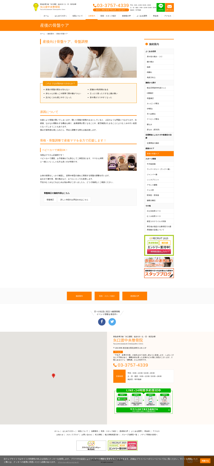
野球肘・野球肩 (153, 195)
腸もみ (149, 124)
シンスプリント (153, 180)
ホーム (46, 16)
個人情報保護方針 (112, 435)
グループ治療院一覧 (129, 435)
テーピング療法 (153, 119)
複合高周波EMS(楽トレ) (156, 88)
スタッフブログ (72, 435)
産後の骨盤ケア (62, 34)
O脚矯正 (150, 93)
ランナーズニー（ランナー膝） (159, 169)
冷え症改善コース (154, 211)
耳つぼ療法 (151, 114)
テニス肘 (150, 190)
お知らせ (59, 435)
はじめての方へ (61, 16)
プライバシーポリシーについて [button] (68, 462)
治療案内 (91, 16)
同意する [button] (205, 461)
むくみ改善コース (154, 216)
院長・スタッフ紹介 (108, 16)
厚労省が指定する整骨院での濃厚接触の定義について (159, 228)
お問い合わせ (86, 435)
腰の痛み (150, 62)
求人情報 (98, 435)
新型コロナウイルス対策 (156, 221)
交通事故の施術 (153, 143)
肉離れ (149, 72)
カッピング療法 (153, 103)
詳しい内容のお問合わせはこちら (74, 200)
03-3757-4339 (113, 5)
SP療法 (150, 109)
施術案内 (50, 34)
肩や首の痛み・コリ (154, 56)
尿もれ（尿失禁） (154, 130)
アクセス (167, 16)
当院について (77, 16)
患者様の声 (126, 16)
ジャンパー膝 (152, 174)
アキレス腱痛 (152, 185)
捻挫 (148, 67)
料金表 (155, 16)
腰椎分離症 (151, 200)
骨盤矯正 (50, 200)
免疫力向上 (151, 77)
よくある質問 (142, 16)
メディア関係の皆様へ (149, 435)
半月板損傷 (151, 164)
